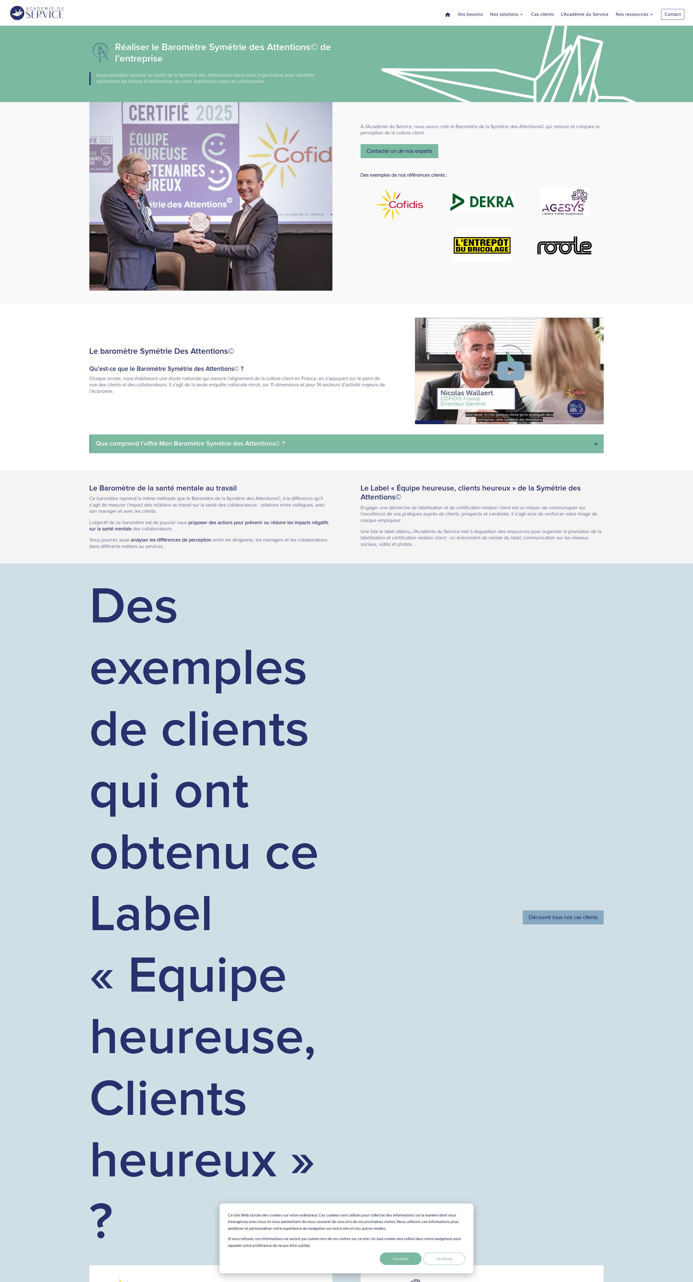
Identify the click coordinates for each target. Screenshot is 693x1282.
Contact (673, 14)
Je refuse (444, 1258)
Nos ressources (632, 14)
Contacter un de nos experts (399, 151)
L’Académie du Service (585, 14)
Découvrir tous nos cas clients (563, 917)
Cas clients (542, 14)
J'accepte (401, 1258)
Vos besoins (470, 14)
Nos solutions (504, 14)
